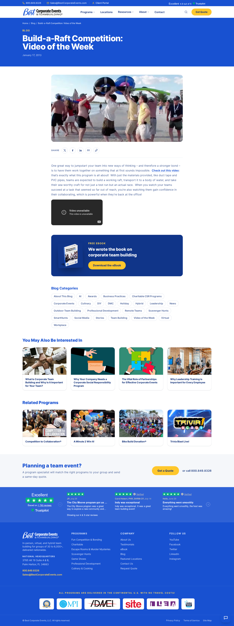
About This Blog (63, 296)
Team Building (119, 317)
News (173, 303)
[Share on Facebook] (73, 150)
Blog (33, 23)
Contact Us (126, 563)
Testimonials (127, 544)
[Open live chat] (226, 618)
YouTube (174, 539)
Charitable (77, 544)
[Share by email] (88, 150)
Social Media (81, 317)
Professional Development (102, 310)
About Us (125, 539)
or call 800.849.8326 (197, 470)
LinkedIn (174, 554)
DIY (99, 303)
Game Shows (78, 558)
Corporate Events (64, 303)
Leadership (156, 303)
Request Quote (128, 568)
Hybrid (139, 303)
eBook (123, 549)
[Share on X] (65, 150)
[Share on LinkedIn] (80, 150)
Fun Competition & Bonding (86, 539)
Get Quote (201, 11)
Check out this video (165, 170)
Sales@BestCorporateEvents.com (68, 3)
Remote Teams (133, 310)
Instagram (175, 558)
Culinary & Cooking (82, 568)
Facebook (175, 544)
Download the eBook (107, 265)
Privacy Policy (173, 620)
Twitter (173, 549)
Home (25, 23)
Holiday (124, 303)
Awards (92, 296)
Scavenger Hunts (159, 310)
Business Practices (114, 296)
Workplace (60, 325)
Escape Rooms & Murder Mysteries (90, 549)
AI (80, 296)
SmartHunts (61, 317)
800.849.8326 (33, 3)
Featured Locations (131, 558)
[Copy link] (96, 150)
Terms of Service (191, 620)
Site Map (207, 620)
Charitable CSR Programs (147, 296)
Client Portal (102, 3)
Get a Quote (165, 470)
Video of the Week (144, 317)
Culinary (86, 303)
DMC (111, 303)
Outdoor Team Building (67, 310)
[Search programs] (186, 12)
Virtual (165, 317)
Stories (100, 317)
